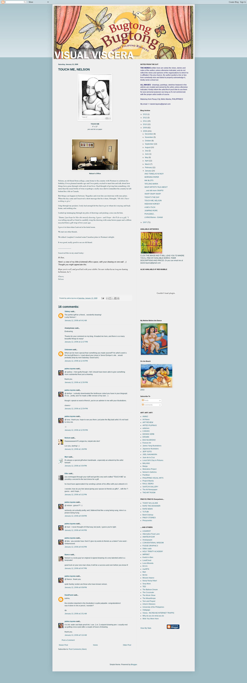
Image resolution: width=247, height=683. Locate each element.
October (148, 141)
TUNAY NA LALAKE (150, 503)
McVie (145, 575)
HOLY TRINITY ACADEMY (153, 551)
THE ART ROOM (149, 493)
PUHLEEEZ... (150, 214)
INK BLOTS (149, 181)
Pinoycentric (147, 521)
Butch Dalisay (148, 515)
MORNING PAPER (152, 177)
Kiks (66, 474)
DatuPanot (69, 595)
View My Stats (145, 628)
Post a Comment (68, 640)
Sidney (67, 311)
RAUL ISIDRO (148, 484)
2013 (145, 114)
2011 (145, 121)
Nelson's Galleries (150, 472)
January (148, 171)
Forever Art (147, 443)
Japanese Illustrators (151, 449)
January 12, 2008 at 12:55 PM (76, 430)
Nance (67, 555)
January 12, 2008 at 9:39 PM (76, 516)
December (149, 134)
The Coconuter (148, 592)
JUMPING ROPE (151, 211)
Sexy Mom (147, 584)
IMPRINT (146, 554)
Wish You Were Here (151, 619)
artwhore (146, 428)
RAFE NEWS (148, 509)
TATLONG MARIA (151, 184)
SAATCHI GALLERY (150, 487)
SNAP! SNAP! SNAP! (153, 194)
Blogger (134, 665)
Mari (66, 457)
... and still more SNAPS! (154, 191)
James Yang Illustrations (152, 446)
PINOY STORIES (149, 518)
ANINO (145, 417)
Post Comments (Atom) (78, 649)
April (147, 161)
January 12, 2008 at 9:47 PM (76, 568)
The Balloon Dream (150, 590)
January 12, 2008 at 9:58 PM (76, 587)
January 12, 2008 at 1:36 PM (76, 449)
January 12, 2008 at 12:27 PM (76, 342)
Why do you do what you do (153, 616)
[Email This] (107, 298)
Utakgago (146, 610)
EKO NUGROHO (149, 440)
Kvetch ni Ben (148, 557)
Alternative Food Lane (151, 534)
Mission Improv (148, 578)
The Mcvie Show (149, 595)
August (148, 147)
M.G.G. (145, 566)
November (149, 137)
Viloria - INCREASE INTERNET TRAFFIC (158, 613)
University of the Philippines (153, 607)
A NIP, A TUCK (150, 207)
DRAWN (146, 437)
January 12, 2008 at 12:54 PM (76, 409)
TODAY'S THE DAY (152, 197)
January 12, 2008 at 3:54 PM (76, 466)
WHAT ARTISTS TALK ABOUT (156, 187)
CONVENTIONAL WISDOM (153, 543)
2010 (145, 124)
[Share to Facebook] (115, 298)
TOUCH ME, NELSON (153, 201)
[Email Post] (102, 298)
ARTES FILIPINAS (150, 425)
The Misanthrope (149, 598)
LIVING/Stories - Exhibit (154, 217)
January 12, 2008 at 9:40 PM (76, 530)
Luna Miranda (148, 563)
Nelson (67, 438)
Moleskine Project (149, 469)
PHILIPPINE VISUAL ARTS (153, 478)
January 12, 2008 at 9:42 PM (76, 547)
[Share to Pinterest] (118, 298)
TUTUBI (146, 512)
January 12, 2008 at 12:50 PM (76, 382)
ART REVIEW (148, 422)
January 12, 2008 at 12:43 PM (76, 361)
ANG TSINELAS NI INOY (154, 174)
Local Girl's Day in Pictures (153, 460)
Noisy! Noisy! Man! (150, 581)
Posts (146, 400)
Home (95, 645)
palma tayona (70, 369)
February (148, 167)
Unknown (68, 350)
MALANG (146, 463)
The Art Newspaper (150, 490)
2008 (145, 131)
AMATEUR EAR (149, 537)
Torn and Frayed (149, 601)
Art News (146, 420)
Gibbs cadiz (147, 549)
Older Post (127, 645)
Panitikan (146, 475)
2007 (145, 222)
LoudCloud (147, 560)
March (147, 164)
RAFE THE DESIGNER (151, 506)
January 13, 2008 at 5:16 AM (76, 635)
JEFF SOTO (147, 452)
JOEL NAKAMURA (150, 454)
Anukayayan (147, 540)
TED (144, 587)
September (149, 144)
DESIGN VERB (148, 434)
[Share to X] (112, 298)
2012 (145, 118)
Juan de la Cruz (149, 457)
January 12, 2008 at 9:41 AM (76, 321)
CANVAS (146, 431)
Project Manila (148, 481)
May (147, 157)
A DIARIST (147, 531)
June (147, 154)
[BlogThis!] (110, 298)
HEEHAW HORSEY (152, 204)
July (147, 151)
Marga (145, 466)
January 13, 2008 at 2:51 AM (76, 614)
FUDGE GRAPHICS (150, 546)
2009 (145, 128)
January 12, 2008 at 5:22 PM (76, 495)
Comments (148, 405)
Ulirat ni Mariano (149, 604)
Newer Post (63, 645)
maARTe (146, 569)
